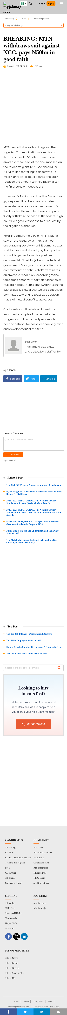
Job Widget (10, 903)
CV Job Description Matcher (18, 857)
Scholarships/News (41, 19)
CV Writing (10, 873)
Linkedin (50, 379)
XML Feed (10, 908)
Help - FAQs (11, 923)
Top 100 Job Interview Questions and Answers (29, 634)
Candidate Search (41, 862)
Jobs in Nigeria (12, 968)
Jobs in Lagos (40, 903)
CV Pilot (9, 852)
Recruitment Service (43, 852)
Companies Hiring (13, 883)
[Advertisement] (33, 108)
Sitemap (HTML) (13, 913)
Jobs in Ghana (11, 958)
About (16, 1001)
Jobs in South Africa (14, 973)
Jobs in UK (10, 978)
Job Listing (10, 847)
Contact (26, 1001)
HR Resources (40, 873)
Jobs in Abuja (40, 908)
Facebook (14, 379)
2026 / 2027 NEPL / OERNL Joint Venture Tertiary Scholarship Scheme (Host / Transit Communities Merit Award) (33, 512)
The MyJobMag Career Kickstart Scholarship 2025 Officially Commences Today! (31, 541)
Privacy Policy (38, 1001)
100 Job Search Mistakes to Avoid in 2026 (26, 653)
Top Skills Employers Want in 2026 (23, 640)
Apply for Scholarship (13, 25)
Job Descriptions (41, 883)
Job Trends (10, 878)
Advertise (9, 928)
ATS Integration (41, 868)
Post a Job (38, 847)
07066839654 (36, 724)
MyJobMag (9, 19)
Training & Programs (15, 862)
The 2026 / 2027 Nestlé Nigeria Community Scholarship (33, 485)
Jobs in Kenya (11, 963)
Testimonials (11, 918)
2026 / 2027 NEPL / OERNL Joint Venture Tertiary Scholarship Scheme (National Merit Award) (31, 502)
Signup (51, 3)
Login (42, 3)
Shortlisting (39, 857)
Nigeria (26, 3)
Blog (24, 19)
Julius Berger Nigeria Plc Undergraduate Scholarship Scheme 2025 (32, 532)
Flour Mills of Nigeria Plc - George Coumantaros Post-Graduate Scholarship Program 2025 (33, 523)
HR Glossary (39, 878)
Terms (50, 1001)
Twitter (32, 379)
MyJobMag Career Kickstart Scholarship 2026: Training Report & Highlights (34, 492)
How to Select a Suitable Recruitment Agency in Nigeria (33, 647)
